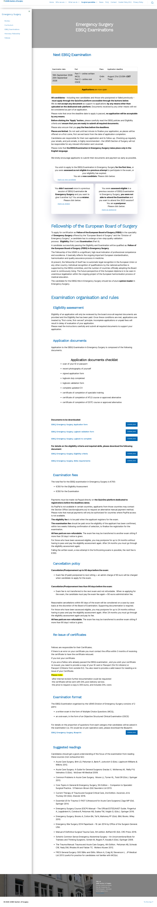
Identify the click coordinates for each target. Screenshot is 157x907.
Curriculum (9, 25)
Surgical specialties (88, 2)
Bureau (7, 21)
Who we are (60, 2)
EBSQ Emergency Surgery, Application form (69, 424)
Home (51, 2)
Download (131, 424)
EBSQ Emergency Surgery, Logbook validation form (72, 432)
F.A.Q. (107, 2)
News (101, 2)
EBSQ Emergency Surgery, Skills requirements (70, 461)
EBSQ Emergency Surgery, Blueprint (66, 732)
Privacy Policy (138, 2)
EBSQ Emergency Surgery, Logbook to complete (71, 439)
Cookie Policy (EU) (124, 2)
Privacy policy (100, 893)
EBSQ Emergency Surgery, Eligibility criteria (69, 454)
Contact (114, 2)
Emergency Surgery (11, 14)
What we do (72, 2)
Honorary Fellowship (12, 34)
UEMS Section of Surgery (19, 902)
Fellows (7, 38)
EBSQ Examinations (12, 29)
